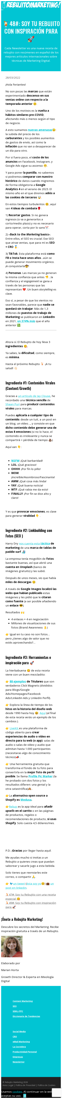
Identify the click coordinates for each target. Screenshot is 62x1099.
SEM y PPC (18, 1011)
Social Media (19, 1031)
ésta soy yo (34, 883)
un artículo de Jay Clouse (34, 396)
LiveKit (14, 728)
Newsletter (19, 1061)
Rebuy (13, 806)
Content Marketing (23, 1001)
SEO (15, 1006)
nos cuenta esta (34, 543)
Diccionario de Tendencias (26, 1016)
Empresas (18, 1056)
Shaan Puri (12, 404)
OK (25, 1095)
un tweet (19, 883)
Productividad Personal (25, 1051)
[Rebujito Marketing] (32, 7)
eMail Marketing (21, 1041)
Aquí (43, 713)
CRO (15, 1036)
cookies (17, 1091)
